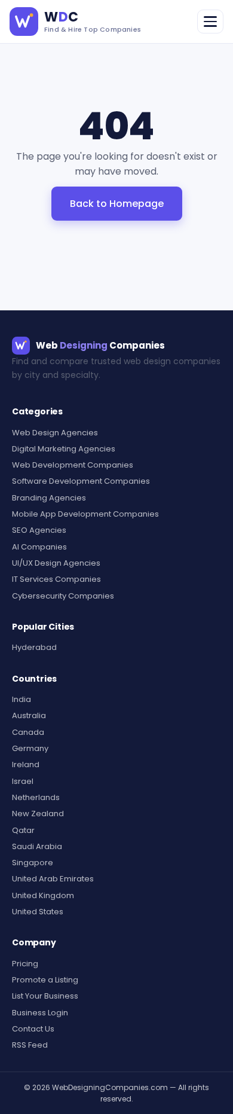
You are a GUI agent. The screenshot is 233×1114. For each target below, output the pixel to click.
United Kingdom (43, 895)
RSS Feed (30, 1045)
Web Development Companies (72, 465)
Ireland (25, 764)
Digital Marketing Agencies (63, 448)
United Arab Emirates (53, 878)
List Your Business (45, 996)
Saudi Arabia (37, 846)
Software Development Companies (81, 481)
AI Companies (39, 547)
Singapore (32, 862)
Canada (28, 732)
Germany (30, 748)
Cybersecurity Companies (63, 596)
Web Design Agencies (55, 432)
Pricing (25, 963)
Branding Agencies (49, 497)
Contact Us (33, 1028)
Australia (29, 715)
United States (37, 911)
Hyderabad (34, 647)
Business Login (40, 1012)
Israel (22, 781)
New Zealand (38, 813)
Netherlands (36, 797)
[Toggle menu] (210, 21)
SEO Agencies (39, 530)
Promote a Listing (45, 979)
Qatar (23, 830)
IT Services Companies (56, 579)
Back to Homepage (117, 203)
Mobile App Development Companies (85, 514)
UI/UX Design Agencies (56, 563)
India (21, 699)
